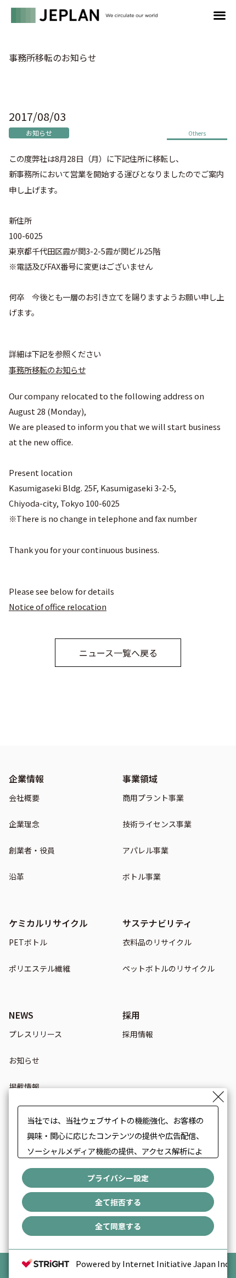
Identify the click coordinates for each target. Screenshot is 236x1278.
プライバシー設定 (118, 1177)
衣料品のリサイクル (157, 943)
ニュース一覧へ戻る (118, 652)
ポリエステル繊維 (39, 969)
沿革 (16, 877)
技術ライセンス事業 (157, 824)
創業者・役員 (32, 851)
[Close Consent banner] (218, 1097)
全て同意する (118, 1226)
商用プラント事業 (153, 798)
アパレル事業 (145, 851)
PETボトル (28, 943)
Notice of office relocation (57, 606)
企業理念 (24, 824)
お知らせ (39, 132)
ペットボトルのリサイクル (168, 969)
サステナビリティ (157, 923)
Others (197, 133)
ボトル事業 (141, 877)
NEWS (21, 1014)
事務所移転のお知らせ (47, 369)
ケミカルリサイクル (48, 923)
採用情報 (137, 1034)
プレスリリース (35, 1034)
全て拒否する (118, 1201)
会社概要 (24, 798)
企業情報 (26, 778)
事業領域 (140, 778)
